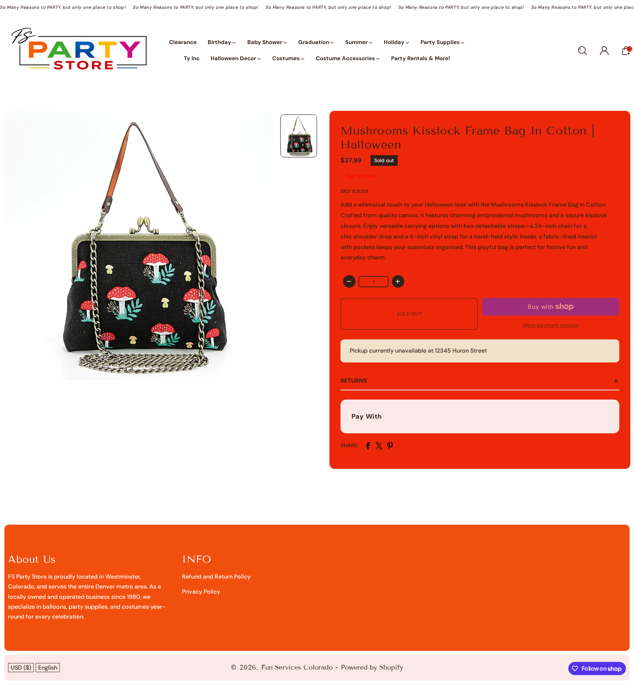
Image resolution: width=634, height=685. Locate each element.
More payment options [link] (551, 325)
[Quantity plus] (398, 281)
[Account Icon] (604, 50)
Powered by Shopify (372, 667)
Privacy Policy (201, 591)
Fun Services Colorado (297, 667)
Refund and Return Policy (216, 576)
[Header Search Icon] (582, 50)
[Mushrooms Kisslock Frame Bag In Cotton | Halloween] (138, 245)
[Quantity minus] (349, 281)
